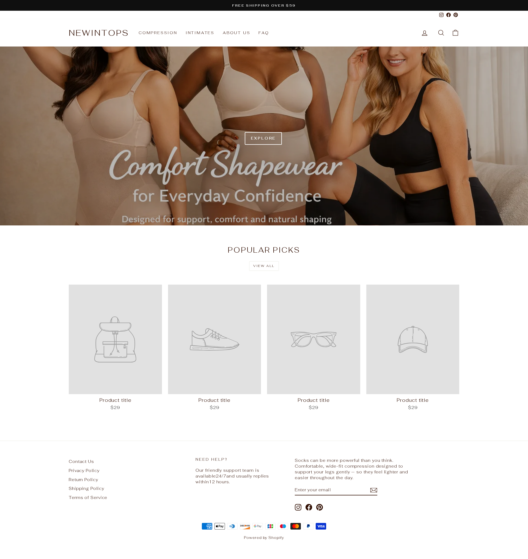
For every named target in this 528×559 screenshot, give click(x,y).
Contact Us (81, 461)
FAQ (263, 32)
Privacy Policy (84, 470)
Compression (158, 32)
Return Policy (83, 479)
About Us (236, 32)
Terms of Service (88, 497)
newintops (99, 33)
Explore (263, 138)
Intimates (200, 32)
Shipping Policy (86, 488)
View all (263, 266)
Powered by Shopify (264, 537)
